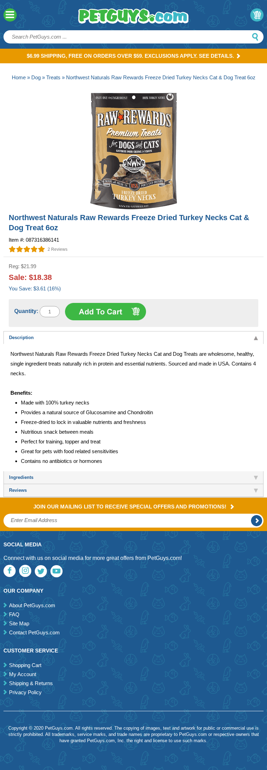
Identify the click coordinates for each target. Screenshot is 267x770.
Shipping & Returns (31, 683)
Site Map (19, 623)
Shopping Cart (25, 665)
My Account (22, 674)
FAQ (14, 614)
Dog (36, 77)
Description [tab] (21, 337)
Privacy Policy (25, 692)
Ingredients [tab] (21, 477)
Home (19, 77)
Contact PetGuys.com (34, 632)
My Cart (257, 15)
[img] (27, 249)
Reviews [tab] (18, 490)
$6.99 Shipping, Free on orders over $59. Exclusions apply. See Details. (130, 56)
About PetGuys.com (32, 605)
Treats (53, 77)
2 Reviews (57, 249)
